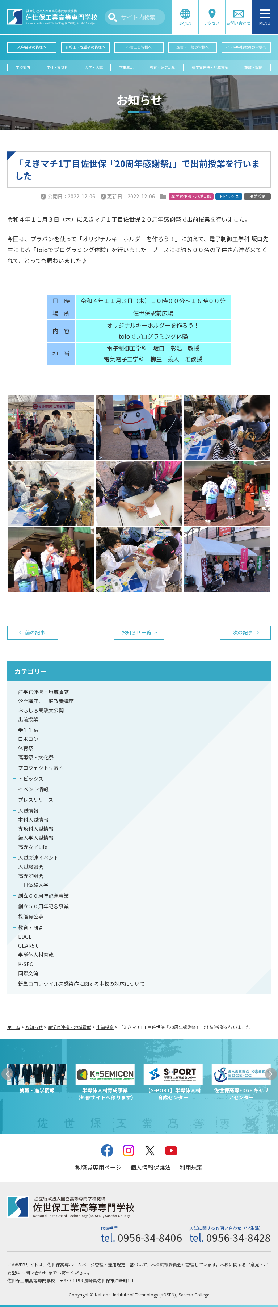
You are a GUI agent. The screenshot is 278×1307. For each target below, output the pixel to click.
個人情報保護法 (150, 1167)
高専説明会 (30, 875)
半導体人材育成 (36, 954)
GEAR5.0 (28, 945)
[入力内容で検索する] (113, 17)
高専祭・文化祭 (36, 757)
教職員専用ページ (98, 1167)
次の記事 (243, 632)
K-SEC (25, 964)
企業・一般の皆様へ (192, 47)
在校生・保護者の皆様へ (85, 47)
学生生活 (126, 67)
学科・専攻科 (57, 67)
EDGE (25, 936)
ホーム (13, 1027)
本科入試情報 (33, 819)
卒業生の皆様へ (139, 47)
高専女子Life (32, 846)
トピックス (30, 778)
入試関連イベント (38, 857)
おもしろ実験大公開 (41, 710)
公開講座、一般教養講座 (46, 700)
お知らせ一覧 (136, 632)
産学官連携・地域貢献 (210, 67)
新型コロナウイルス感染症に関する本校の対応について (81, 983)
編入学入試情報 (36, 837)
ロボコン (28, 738)
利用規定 (191, 1167)
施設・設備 (253, 67)
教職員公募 (30, 916)
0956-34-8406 (150, 1237)
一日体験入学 (33, 884)
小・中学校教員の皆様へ (246, 47)
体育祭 (25, 748)
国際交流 (28, 973)
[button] (7, 1074)
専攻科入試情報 (36, 828)
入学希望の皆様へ (31, 47)
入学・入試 (94, 67)
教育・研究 (30, 927)
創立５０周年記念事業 (43, 906)
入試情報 (28, 810)
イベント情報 (33, 789)
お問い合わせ (34, 1272)
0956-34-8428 (238, 1237)
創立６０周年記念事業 (43, 895)
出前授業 (28, 719)
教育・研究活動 (162, 67)
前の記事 (35, 632)
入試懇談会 (30, 866)
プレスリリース (35, 799)
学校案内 (23, 67)
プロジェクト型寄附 (41, 767)
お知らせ (34, 1027)
